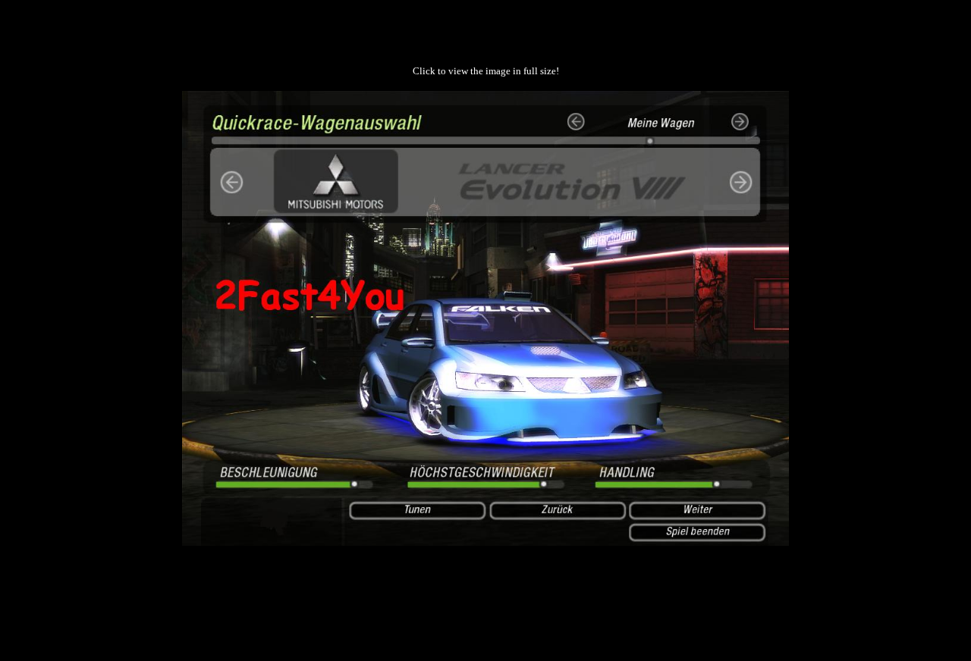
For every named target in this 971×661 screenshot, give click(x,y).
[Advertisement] (485, 593)
